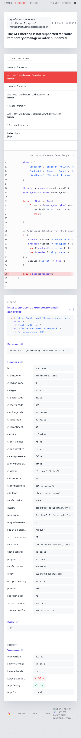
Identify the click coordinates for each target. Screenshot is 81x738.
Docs (34, 713)
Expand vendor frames (21, 58)
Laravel (47, 713)
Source (21, 713)
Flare (59, 712)
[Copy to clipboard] (70, 318)
